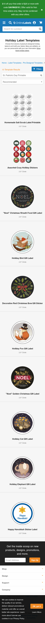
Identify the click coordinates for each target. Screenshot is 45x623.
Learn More (36, 612)
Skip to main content (9, 12)
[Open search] (40, 29)
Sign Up (34, 560)
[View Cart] (40, 22)
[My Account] (34, 22)
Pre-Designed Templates (33, 62)
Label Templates (14, 62)
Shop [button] (4, 569)
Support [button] (5, 582)
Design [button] (5, 576)
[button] (4, 22)
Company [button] (6, 589)
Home (4, 62)
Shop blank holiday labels (28, 49)
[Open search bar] (10, 22)
